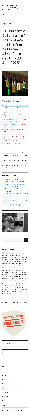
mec (15, 160)
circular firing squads (9, 157)
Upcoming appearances (11, 124)
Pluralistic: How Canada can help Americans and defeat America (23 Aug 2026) (14, 186)
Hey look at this (10, 115)
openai (14, 163)
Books (4, 366)
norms (3, 163)
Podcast (5, 379)
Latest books (8, 134)
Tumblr (4, 405)
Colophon (7, 143)
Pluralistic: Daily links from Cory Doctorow (12, 7)
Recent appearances (11, 129)
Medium (4, 401)
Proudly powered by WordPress (17, 412)
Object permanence (10, 119)
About (4, 371)
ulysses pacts (18, 165)
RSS (3, 388)
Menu (4, 14)
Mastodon (5, 392)
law (25, 158)
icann (18, 158)
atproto (15, 155)
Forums (4, 375)
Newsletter (6, 384)
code (18, 157)
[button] (15, 222)
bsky (25, 155)
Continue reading (8, 148)
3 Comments (15, 167)
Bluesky (21, 155)
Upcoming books (9, 139)
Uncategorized (18, 152)
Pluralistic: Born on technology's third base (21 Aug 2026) (16, 193)
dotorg (13, 158)
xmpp (9, 167)
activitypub (5, 153)
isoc (22, 158)
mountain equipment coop (19, 162)
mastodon (10, 160)
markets (4, 160)
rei (12, 165)
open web (9, 163)
